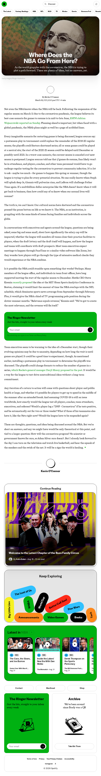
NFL (42, 11)
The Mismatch (42, 669)
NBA (34, 11)
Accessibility (69, 759)
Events (74, 11)
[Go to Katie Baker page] (10, 559)
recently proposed (22, 282)
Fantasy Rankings (22, 11)
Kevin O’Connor (52, 97)
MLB (49, 11)
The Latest (7, 11)
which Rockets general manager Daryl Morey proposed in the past (46, 370)
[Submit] (90, 329)
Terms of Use (32, 759)
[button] (50, 4)
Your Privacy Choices (54, 759)
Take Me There (74, 746)
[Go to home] (4, 4)
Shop (82, 688)
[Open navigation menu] (96, 4)
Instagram (49, 764)
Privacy (41, 759)
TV (57, 11)
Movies (64, 11)
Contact (18, 688)
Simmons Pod (86, 11)
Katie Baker (21, 559)
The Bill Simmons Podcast (74, 668)
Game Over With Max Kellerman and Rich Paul (19, 668)
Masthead (50, 688)
